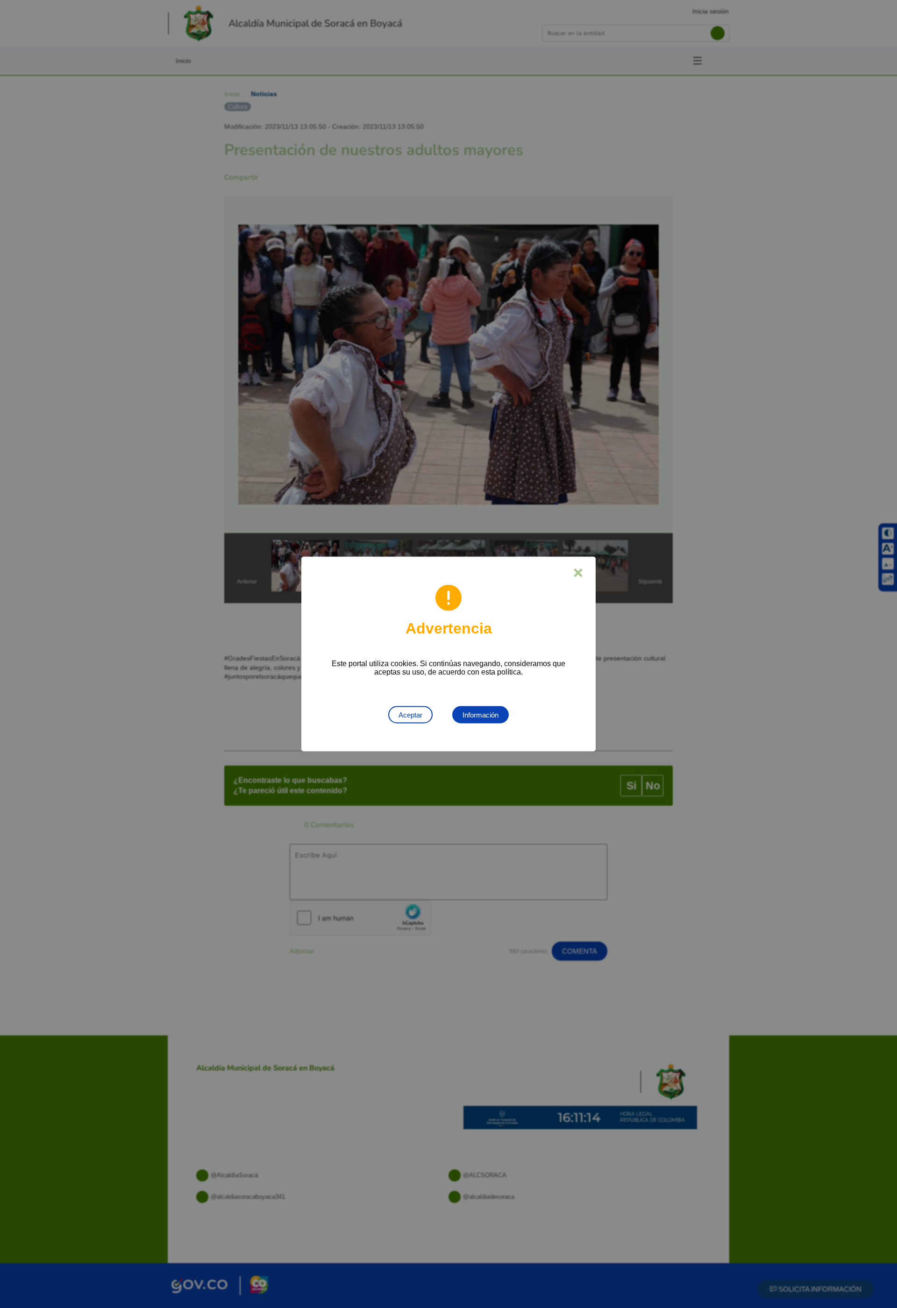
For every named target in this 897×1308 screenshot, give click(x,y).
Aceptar (410, 715)
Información (480, 715)
